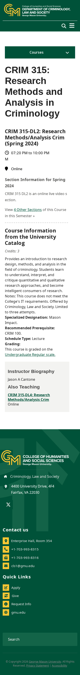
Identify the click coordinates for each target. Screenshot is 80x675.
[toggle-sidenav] (66, 52)
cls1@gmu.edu (22, 566)
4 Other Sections (28, 209)
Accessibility (59, 665)
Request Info (21, 604)
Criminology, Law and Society (34, 476)
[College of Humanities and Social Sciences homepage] (39, 455)
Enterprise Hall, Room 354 (31, 540)
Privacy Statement (37, 665)
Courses (37, 52)
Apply (15, 587)
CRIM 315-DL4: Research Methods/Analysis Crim (29, 397)
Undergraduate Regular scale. (30, 354)
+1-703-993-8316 (25, 557)
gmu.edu (18, 612)
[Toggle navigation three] (71, 26)
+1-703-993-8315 (25, 549)
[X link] (8, 505)
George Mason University (45, 661)
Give (15, 595)
